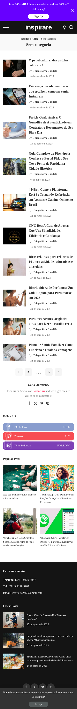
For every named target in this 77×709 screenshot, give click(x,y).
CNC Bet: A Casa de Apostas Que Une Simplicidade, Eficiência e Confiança (49, 230)
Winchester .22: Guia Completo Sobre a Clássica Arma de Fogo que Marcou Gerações (18, 541)
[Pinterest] (42, 403)
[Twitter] (35, 403)
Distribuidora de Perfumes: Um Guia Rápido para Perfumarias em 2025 (51, 292)
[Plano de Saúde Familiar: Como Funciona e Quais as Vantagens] (14, 352)
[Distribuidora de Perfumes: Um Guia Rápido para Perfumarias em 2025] (14, 298)
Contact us (39, 391)
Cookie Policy (38, 696)
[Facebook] (29, 403)
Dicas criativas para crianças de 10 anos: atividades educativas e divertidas (51, 262)
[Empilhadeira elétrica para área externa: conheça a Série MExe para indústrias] (13, 640)
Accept (38, 704)
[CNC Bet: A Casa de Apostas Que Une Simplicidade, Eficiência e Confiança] (14, 236)
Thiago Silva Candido (45, 70)
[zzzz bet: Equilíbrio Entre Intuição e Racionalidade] (20, 478)
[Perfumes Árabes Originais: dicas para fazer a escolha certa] (14, 326)
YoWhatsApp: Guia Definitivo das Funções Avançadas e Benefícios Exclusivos (57, 498)
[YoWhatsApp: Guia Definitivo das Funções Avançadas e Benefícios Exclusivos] (57, 478)
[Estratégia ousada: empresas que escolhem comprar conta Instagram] (14, 96)
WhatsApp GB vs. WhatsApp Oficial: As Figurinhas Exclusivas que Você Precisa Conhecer (56, 541)
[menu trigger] (7, 27)
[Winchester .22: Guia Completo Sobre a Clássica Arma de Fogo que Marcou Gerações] (20, 521)
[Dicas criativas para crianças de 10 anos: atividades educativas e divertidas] (14, 267)
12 (48, 371)
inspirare (38, 27)
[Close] (72, 10)
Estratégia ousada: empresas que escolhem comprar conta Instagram (49, 91)
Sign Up (38, 16)
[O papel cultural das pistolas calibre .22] (14, 68)
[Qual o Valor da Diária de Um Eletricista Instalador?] (13, 620)
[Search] (71, 27)
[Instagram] (48, 403)
